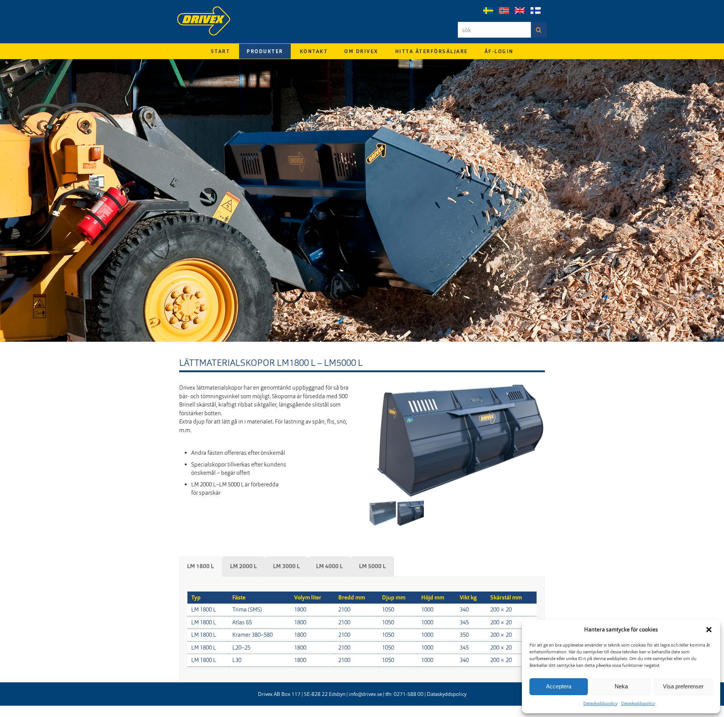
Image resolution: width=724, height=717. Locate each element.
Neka (621, 686)
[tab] (200, 566)
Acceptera (558, 686)
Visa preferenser (683, 686)
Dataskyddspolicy (600, 703)
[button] (709, 629)
